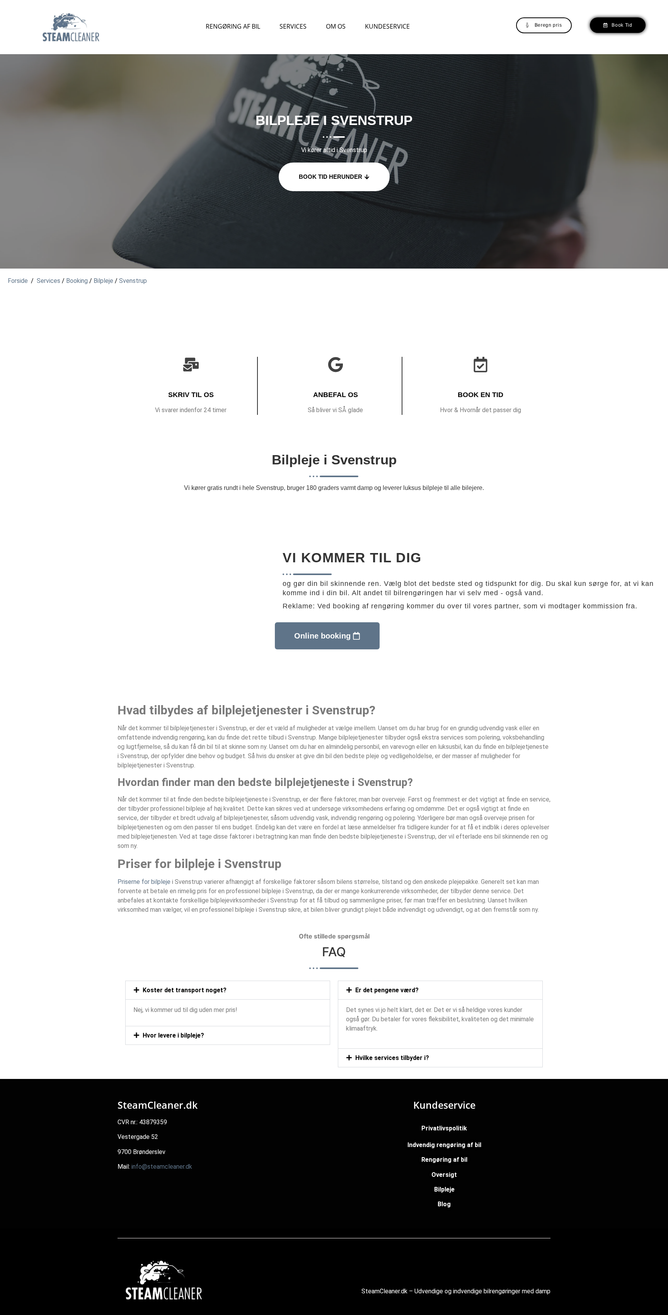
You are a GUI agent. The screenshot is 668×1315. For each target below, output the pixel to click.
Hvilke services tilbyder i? (392, 1058)
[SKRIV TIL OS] (191, 364)
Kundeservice (387, 26)
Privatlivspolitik (444, 1128)
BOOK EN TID (480, 395)
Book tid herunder (330, 176)
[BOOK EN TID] (480, 364)
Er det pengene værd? (387, 990)
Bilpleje (103, 280)
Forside (18, 280)
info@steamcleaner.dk (161, 1166)
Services (293, 26)
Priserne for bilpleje (144, 881)
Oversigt (444, 1174)
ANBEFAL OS (335, 395)
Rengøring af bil (233, 26)
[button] (228, 990)
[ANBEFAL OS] (335, 364)
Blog (444, 1204)
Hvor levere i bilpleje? (173, 1035)
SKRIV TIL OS (191, 395)
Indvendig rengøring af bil (444, 1145)
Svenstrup (133, 280)
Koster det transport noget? (185, 990)
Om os (336, 26)
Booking (77, 280)
